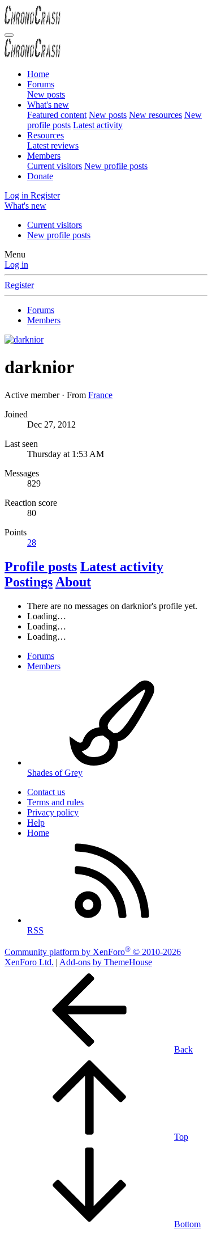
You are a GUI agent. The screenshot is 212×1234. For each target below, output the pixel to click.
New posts (46, 94)
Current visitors (54, 166)
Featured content (56, 115)
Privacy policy (53, 812)
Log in (16, 264)
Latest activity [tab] (121, 566)
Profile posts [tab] (41, 566)
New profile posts (116, 166)
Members (43, 155)
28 (31, 542)
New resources (155, 115)
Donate (40, 176)
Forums (40, 84)
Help (36, 822)
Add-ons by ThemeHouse (105, 962)
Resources (45, 135)
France (100, 395)
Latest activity (98, 125)
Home (38, 74)
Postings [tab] (29, 581)
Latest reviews (53, 145)
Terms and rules (55, 802)
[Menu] (9, 35)
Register (19, 285)
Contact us (46, 792)
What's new (48, 104)
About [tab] (73, 581)
